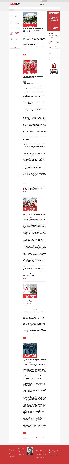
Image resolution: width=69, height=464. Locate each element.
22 (42, 437)
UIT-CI (46, 1)
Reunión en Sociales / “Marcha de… (51, 52)
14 (30, 437)
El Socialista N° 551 (31, 217)
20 (39, 437)
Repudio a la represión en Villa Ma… (17, 15)
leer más (15, 47)
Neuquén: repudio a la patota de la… (17, 33)
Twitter (44, 1)
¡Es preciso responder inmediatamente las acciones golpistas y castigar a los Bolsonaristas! (34, 30)
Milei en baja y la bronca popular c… (51, 42)
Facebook (41, 1)
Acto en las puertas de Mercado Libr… (51, 35)
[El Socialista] (54, 13)
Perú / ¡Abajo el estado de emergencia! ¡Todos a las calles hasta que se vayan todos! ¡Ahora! (34, 214)
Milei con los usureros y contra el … (51, 47)
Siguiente (24, 438)
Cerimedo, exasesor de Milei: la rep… (51, 57)
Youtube (45, 1)
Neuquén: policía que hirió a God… (17, 27)
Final (27, 438)
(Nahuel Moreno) (22, 456)
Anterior (27, 437)
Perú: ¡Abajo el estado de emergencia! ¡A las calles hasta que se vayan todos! (34, 360)
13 (28, 437)
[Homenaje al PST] (53, 70)
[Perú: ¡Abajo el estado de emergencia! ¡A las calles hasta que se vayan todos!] (30, 350)
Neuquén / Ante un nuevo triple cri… (17, 21)
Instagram (42, 1)
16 (33, 437)
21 (41, 437)
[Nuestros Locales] (53, 72)
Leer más (25, 54)
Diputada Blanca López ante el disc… (17, 38)
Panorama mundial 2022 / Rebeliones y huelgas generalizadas (33, 76)
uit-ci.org (37, 137)
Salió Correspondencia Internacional (32, 300)
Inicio (24, 437)
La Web (30, 362)
